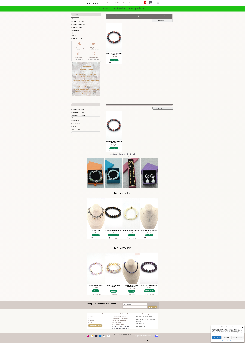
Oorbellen (125, 2)
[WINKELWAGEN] (158, 3)
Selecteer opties (113, 60)
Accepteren (217, 337)
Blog (130, 2)
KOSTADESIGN (93, 3)
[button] (242, 326)
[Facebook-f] (140, 340)
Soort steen (135, 2)
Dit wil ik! (95, 235)
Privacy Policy (229, 340)
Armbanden (110, 2)
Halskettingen (118, 2)
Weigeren (226, 337)
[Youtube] (147, 340)
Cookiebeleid (224, 340)
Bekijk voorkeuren (237, 337)
